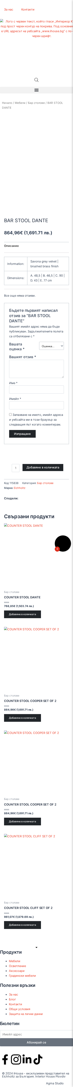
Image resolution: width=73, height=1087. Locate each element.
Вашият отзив (22, 357)
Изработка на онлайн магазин (23, 1083)
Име (13, 383)
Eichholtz (19, 487)
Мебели (20, 102)
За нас (8, 9)
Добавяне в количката (43, 467)
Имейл (15, 399)
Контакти (27, 9)
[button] (36, 90)
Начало (7, 102)
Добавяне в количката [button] (22, 614)
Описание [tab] (11, 246)
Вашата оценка (17, 346)
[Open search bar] (36, 80)
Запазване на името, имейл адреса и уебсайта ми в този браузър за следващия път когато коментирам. (36, 419)
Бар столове (36, 102)
